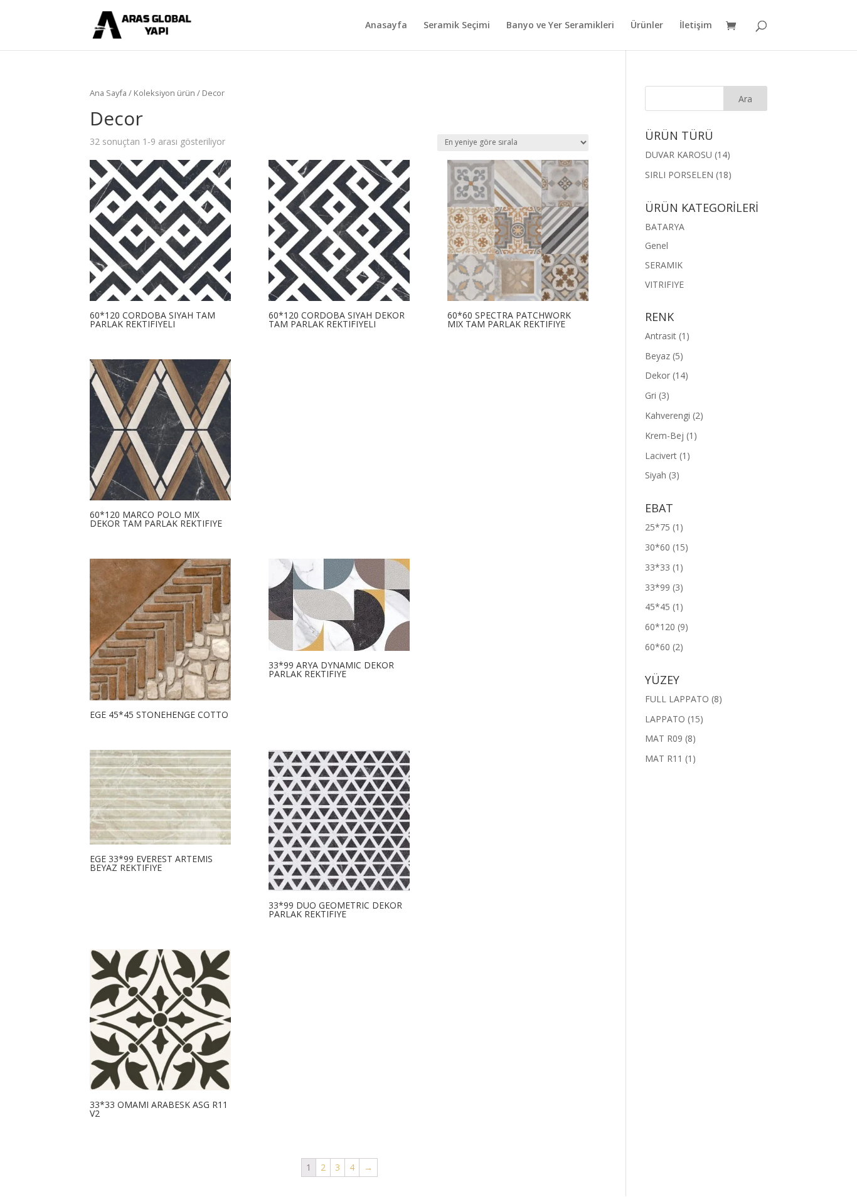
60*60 (657, 647)
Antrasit (660, 336)
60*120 (660, 627)
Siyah (655, 475)
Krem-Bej (664, 435)
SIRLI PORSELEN (679, 175)
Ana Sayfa (108, 92)
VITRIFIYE (664, 284)
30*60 (657, 547)
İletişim (695, 26)
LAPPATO (665, 719)
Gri (650, 395)
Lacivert (661, 455)
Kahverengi (667, 415)
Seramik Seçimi (456, 26)
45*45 (657, 607)
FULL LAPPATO (677, 699)
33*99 (657, 587)
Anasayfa (386, 26)
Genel (656, 245)
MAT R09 (664, 738)
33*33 (657, 567)
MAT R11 (664, 758)
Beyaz (657, 356)
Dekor (657, 375)
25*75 (657, 527)
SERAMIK (664, 265)
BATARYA (664, 227)
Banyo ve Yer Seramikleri (560, 26)
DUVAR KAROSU (678, 155)
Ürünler (647, 26)
